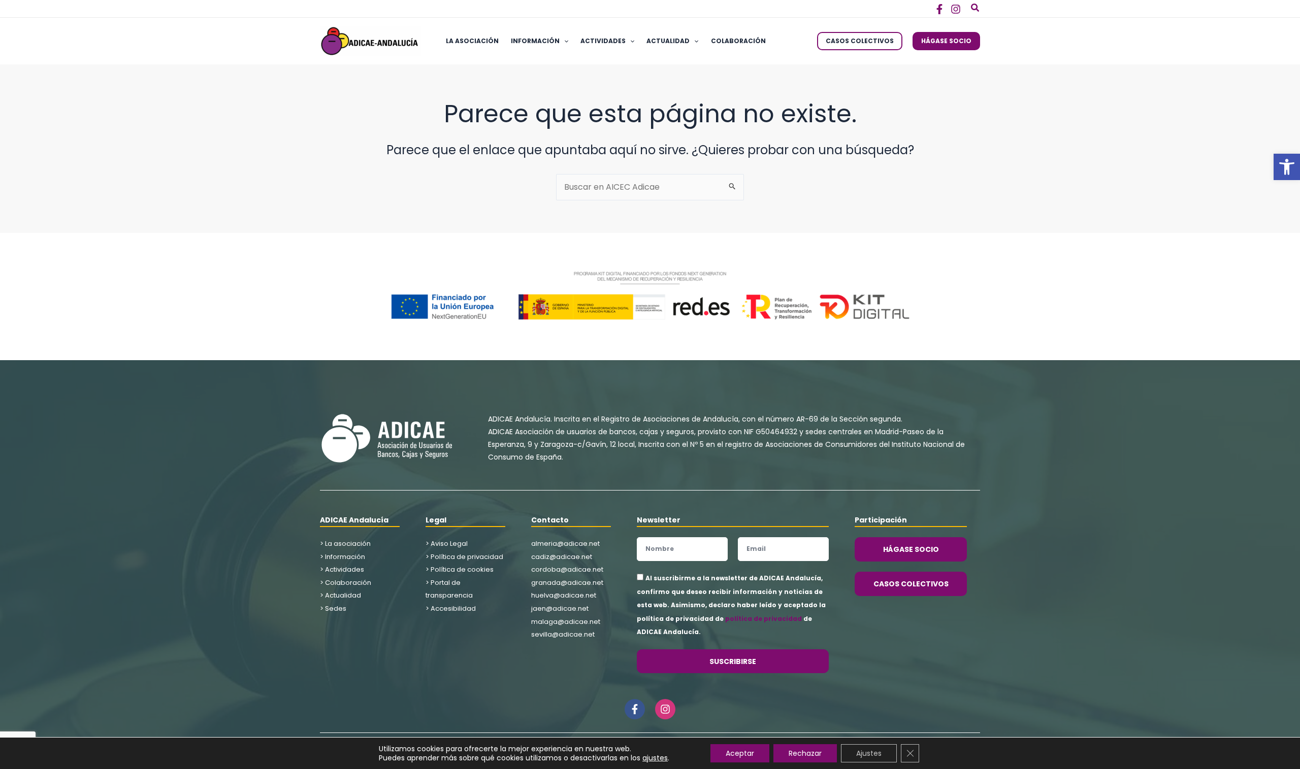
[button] (1287, 167)
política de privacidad (763, 618)
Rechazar (805, 753)
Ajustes (869, 753)
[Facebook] (939, 9)
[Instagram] (956, 9)
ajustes (655, 757)
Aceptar (740, 753)
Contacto (550, 520)
